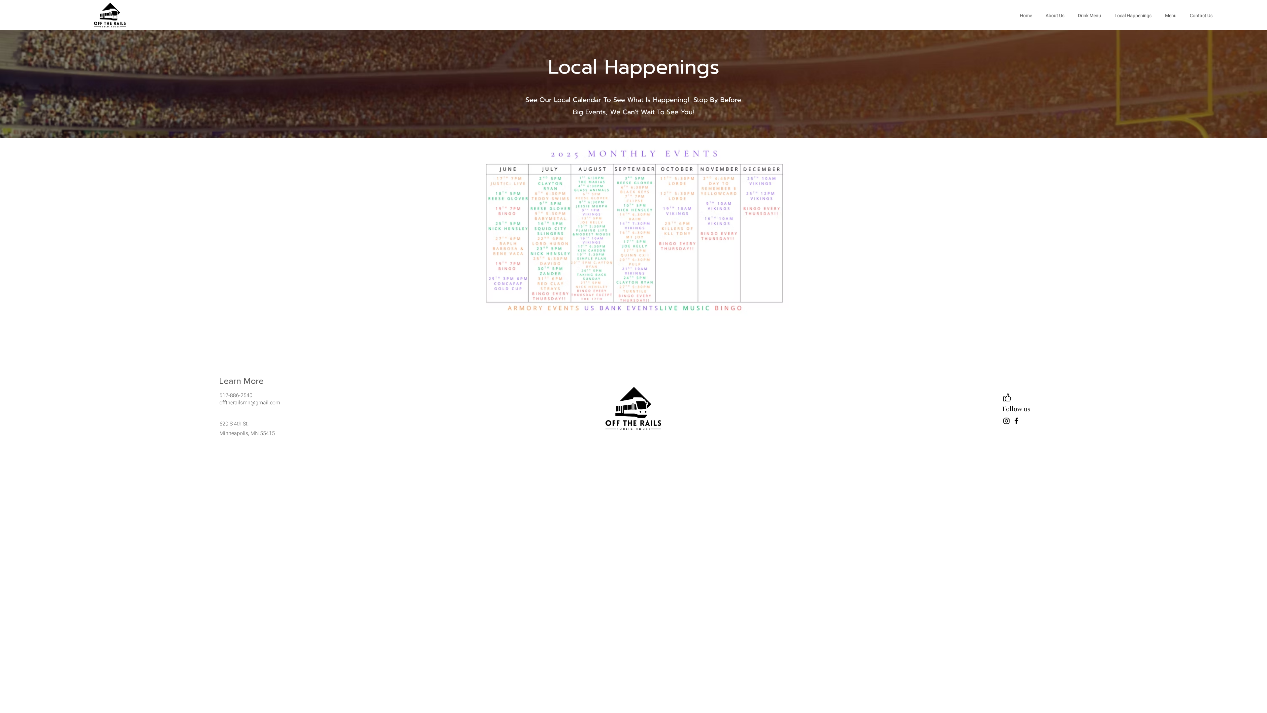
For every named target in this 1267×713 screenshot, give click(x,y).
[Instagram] (1006, 421)
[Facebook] (1016, 421)
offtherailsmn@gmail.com (249, 403)
